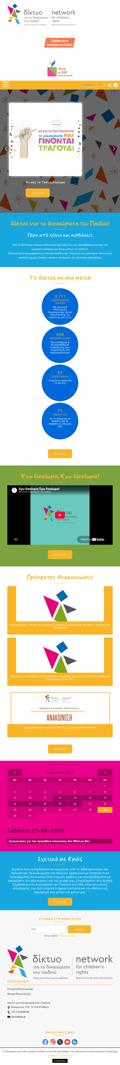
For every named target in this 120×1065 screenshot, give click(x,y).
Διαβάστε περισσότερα (60, 1055)
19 (60, 803)
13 (75, 798)
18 (45, 803)
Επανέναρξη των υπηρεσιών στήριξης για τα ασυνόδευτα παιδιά (60, 727)
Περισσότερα (37, 193)
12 (60, 798)
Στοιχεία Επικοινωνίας (20, 989)
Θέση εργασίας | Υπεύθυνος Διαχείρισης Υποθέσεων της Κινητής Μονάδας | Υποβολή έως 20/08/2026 (60, 626)
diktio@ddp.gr (18, 1016)
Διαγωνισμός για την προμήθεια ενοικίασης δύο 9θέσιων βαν (49, 841)
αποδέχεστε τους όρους (67, 936)
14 (90, 798)
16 (15, 803)
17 (30, 803)
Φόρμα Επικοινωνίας (19, 993)
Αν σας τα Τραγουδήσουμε (45, 182)
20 (75, 803)
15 (105, 798)
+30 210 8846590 (19, 1011)
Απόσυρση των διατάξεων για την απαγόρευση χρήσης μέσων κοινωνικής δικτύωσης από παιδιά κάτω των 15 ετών (60, 678)
